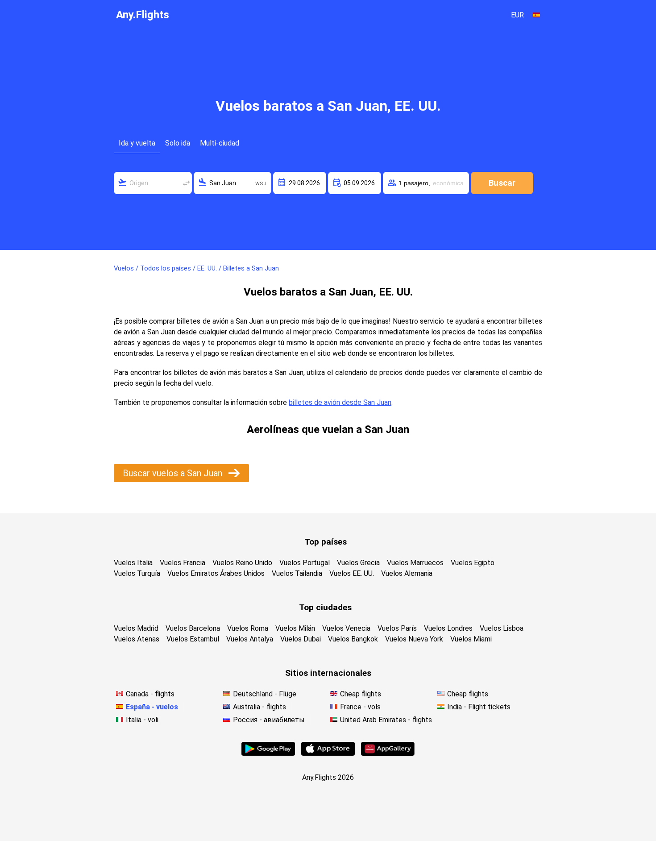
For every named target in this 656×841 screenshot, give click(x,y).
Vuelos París (397, 628)
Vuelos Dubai (300, 639)
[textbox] (153, 183)
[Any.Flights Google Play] (268, 753)
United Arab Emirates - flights (386, 720)
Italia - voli (142, 720)
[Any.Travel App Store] (328, 753)
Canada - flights (150, 694)
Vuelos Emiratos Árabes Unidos (216, 573)
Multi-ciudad (219, 143)
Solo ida (177, 143)
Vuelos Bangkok (353, 639)
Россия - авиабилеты (269, 720)
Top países (325, 542)
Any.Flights (142, 14)
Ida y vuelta (137, 143)
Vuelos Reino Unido (242, 562)
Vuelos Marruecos (415, 562)
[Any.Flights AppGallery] (388, 753)
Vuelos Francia (182, 562)
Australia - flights (259, 707)
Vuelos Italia (133, 562)
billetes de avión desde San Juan (340, 402)
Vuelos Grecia (358, 562)
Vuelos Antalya (249, 639)
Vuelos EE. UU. (351, 573)
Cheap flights (360, 694)
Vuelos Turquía (137, 573)
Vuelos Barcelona (193, 628)
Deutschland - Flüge (264, 694)
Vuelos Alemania (406, 573)
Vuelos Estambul (192, 639)
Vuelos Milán (295, 628)
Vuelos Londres (448, 628)
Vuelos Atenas (136, 639)
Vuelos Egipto (472, 562)
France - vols (360, 707)
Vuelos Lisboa (501, 628)
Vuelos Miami (471, 639)
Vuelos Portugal (304, 562)
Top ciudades (325, 607)
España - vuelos (152, 707)
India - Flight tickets (479, 707)
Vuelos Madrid (136, 628)
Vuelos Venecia (346, 628)
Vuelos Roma (247, 628)
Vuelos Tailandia (297, 573)
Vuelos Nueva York (414, 639)
